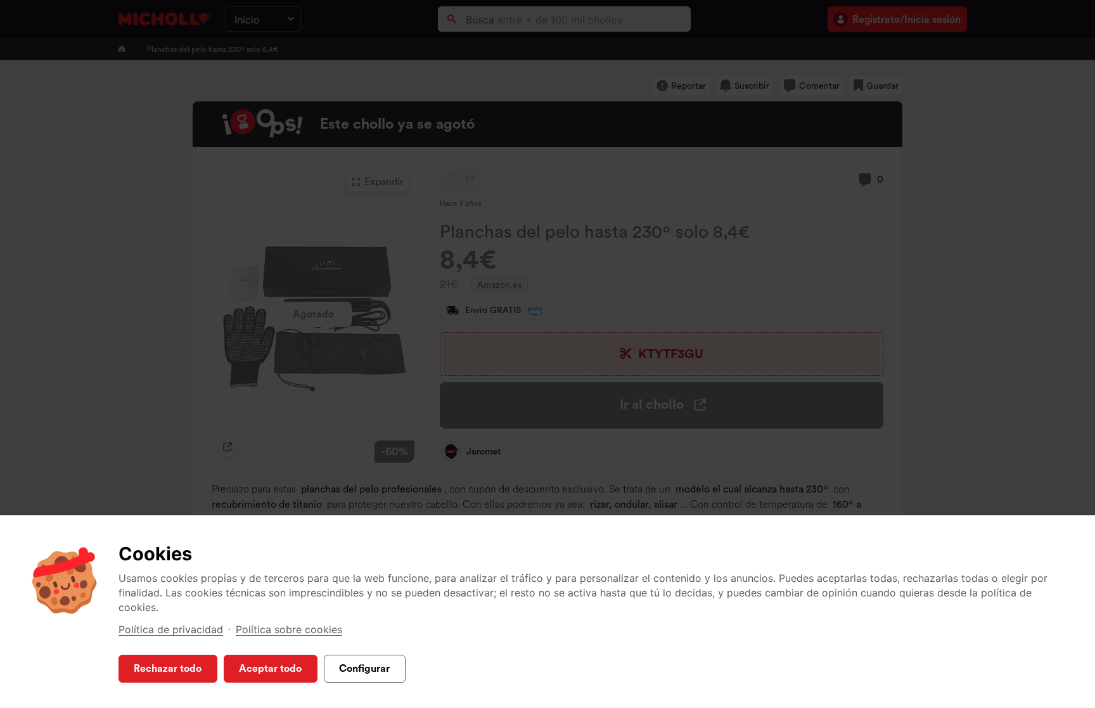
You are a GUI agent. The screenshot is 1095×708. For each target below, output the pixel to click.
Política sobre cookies (289, 629)
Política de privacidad (170, 629)
